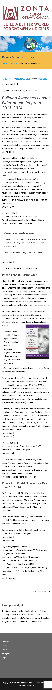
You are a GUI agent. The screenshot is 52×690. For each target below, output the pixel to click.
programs (43, 79)
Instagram (6, 654)
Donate (5, 646)
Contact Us (6, 642)
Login (4, 658)
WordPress (30, 686)
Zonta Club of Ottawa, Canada (28, 683)
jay (5, 79)
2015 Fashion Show (39, 592)
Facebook (5, 650)
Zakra (19, 686)
